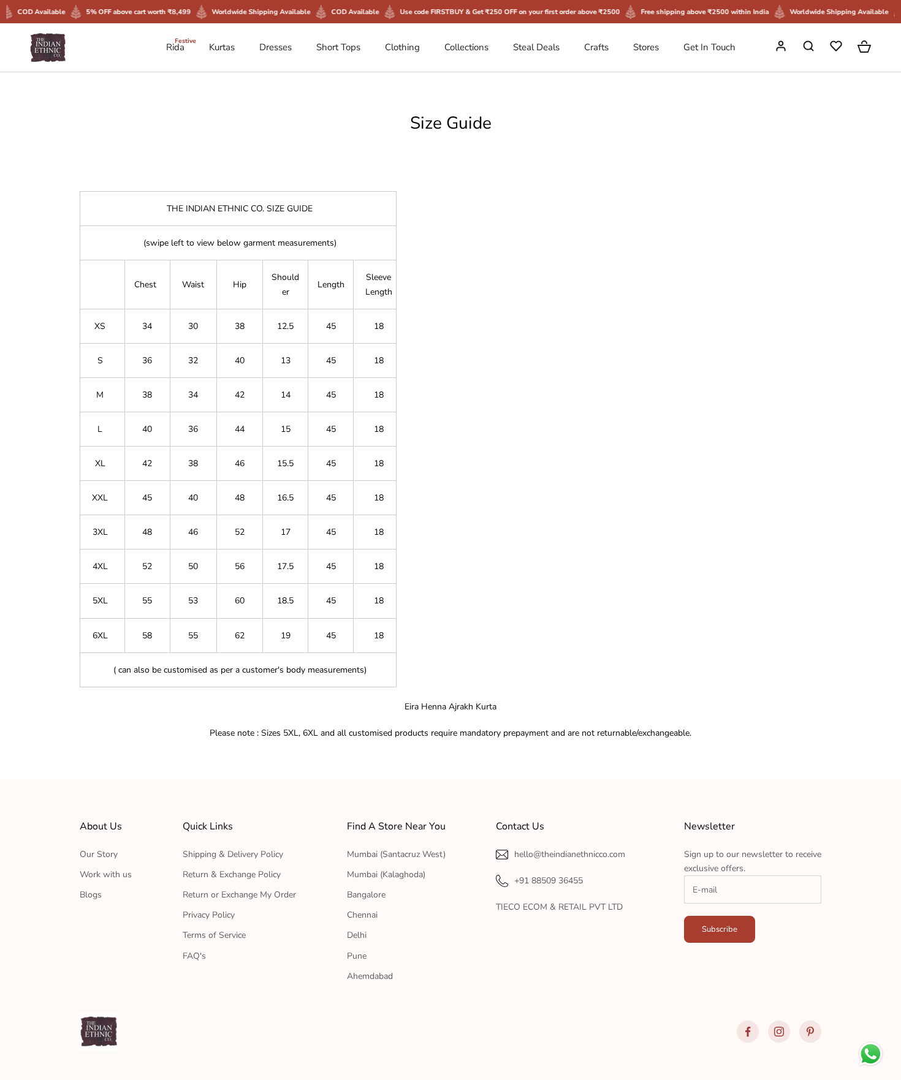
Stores (646, 47)
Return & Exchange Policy (232, 874)
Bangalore (366, 895)
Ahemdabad (370, 976)
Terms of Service (214, 935)
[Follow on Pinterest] (810, 1032)
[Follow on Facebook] (748, 1032)
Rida (175, 46)
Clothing (402, 47)
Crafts (596, 47)
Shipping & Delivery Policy (233, 854)
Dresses (275, 47)
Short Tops (338, 47)
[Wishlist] (837, 47)
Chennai (362, 915)
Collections (466, 47)
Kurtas (222, 47)
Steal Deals (536, 47)
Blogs (91, 895)
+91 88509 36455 (548, 880)
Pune (357, 956)
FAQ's (194, 956)
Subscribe (719, 929)
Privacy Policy (209, 915)
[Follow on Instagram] (779, 1032)
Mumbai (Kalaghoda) (386, 874)
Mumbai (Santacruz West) (396, 854)
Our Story (99, 854)
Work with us (106, 874)
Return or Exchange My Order (239, 895)
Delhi (357, 935)
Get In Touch (709, 47)
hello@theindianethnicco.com (569, 854)
